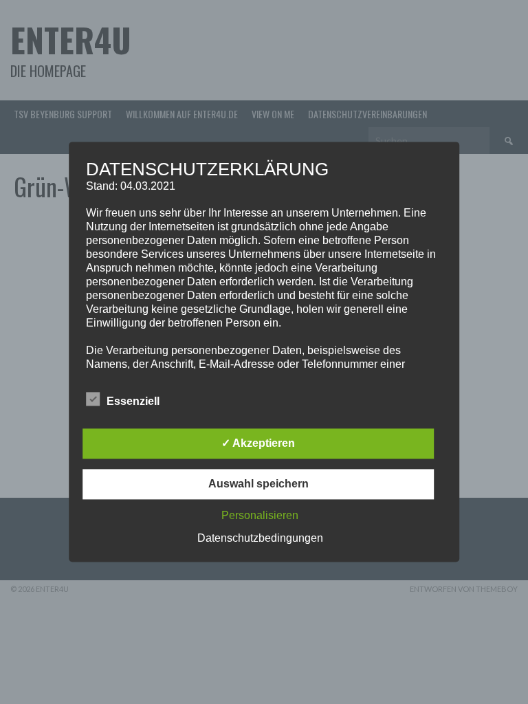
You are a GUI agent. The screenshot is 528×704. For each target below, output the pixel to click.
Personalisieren (259, 516)
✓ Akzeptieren (258, 444)
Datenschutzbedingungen (260, 538)
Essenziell (133, 402)
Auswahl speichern (258, 484)
